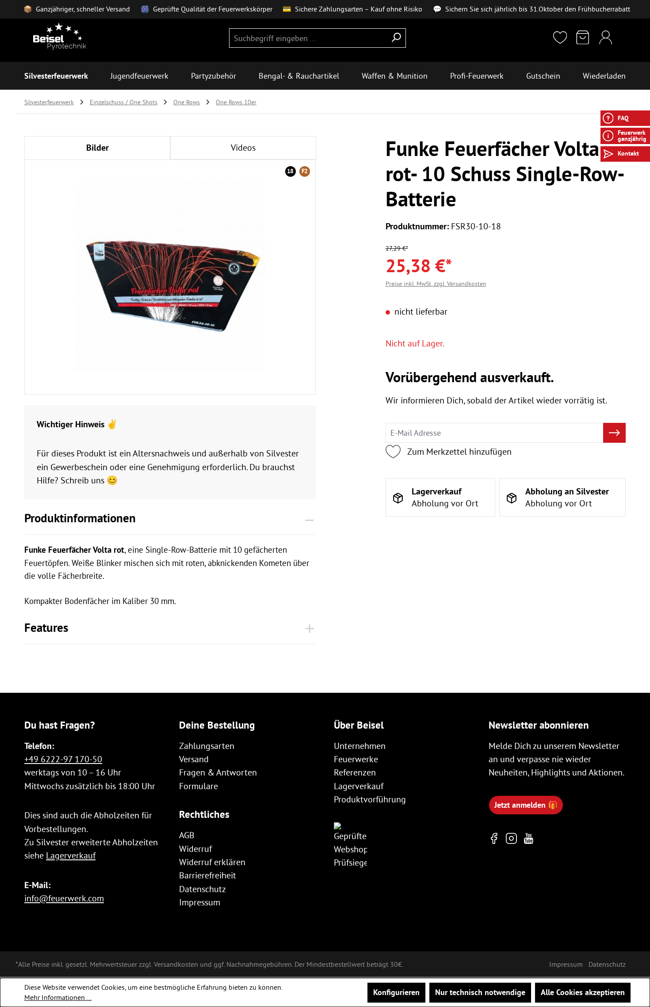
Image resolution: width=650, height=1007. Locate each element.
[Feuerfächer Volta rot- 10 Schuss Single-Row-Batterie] (170, 277)
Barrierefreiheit (207, 875)
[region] (170, 276)
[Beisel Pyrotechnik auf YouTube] (528, 838)
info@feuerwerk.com (64, 898)
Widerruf (195, 848)
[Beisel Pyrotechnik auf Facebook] (494, 838)
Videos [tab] (243, 147)
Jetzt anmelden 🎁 (526, 805)
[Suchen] (396, 38)
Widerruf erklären (212, 861)
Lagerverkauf (71, 855)
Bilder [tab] (97, 147)
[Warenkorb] (582, 38)
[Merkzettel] (560, 38)
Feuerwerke (356, 758)
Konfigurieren (396, 992)
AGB (187, 834)
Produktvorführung (370, 799)
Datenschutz (202, 888)
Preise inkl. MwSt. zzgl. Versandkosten (436, 284)
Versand (194, 758)
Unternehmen (360, 745)
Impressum (199, 902)
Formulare (198, 785)
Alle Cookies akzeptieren (583, 992)
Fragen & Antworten (218, 772)
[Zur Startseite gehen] (59, 36)
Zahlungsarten (206, 745)
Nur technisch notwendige (480, 992)
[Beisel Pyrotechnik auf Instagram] (511, 838)
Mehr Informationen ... (58, 997)
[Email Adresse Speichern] (614, 433)
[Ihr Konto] (605, 38)
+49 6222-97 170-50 (63, 758)
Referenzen (355, 772)
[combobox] (308, 38)
